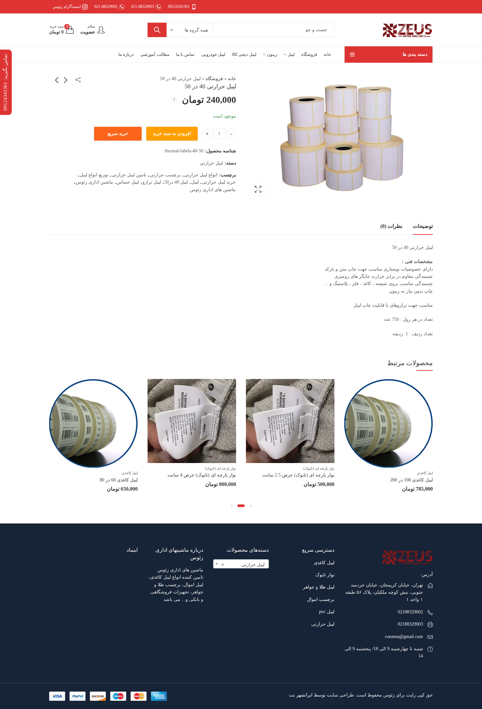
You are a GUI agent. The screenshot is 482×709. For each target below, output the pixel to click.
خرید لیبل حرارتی (219, 182)
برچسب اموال (320, 599)
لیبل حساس (127, 182)
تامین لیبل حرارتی (128, 174)
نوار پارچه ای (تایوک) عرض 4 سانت (202, 475)
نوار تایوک (324, 574)
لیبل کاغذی (425, 473)
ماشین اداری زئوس (94, 182)
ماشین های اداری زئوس (213, 189)
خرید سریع (118, 133)
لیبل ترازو (151, 182)
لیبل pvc (326, 611)
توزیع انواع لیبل (94, 174)
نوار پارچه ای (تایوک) (318, 468)
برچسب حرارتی (165, 174)
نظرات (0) (391, 226)
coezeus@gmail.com (404, 636)
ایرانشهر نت (300, 695)
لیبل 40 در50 (176, 182)
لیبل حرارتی (211, 163)
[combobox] (241, 563)
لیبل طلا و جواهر (318, 587)
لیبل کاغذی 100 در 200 (411, 479)
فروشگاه (214, 78)
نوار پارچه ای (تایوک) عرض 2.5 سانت (298, 475)
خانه (232, 78)
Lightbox (258, 189)
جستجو (157, 30)
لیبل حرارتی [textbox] (243, 564)
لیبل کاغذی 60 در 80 (119, 479)
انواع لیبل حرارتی (200, 174)
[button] (250, 506)
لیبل (195, 182)
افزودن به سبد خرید (172, 133)
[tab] (423, 226)
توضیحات (423, 226)
